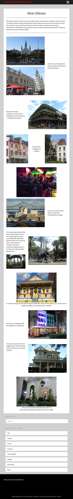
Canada (9, 438)
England (9, 459)
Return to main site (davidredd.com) (13, 479)
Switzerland (10, 464)
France (9, 443)
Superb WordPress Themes (53, 496)
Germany (10, 449)
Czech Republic (11, 454)
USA (8, 433)
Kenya (9, 470)
